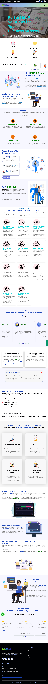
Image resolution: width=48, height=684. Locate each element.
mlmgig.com (24, 682)
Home (28, 650)
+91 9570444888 (16, 1)
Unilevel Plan (33, 87)
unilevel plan (9, 171)
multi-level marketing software (25, 428)
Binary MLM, (12, 361)
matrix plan (14, 165)
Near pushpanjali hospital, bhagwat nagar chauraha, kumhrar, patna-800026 (11, 667)
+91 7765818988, (8, 1)
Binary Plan (39, 86)
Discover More (6, 177)
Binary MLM (10, 654)
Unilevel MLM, (7, 363)
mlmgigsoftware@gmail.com (9, 675)
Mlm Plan (28, 655)
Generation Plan (5, 655)
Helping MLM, (13, 363)
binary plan (8, 157)
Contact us (21, 551)
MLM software (39, 78)
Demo (28, 653)
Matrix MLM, (19, 361)
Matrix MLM (15, 654)
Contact (28, 657)
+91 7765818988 (7, 671)
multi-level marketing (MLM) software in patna (23, 315)
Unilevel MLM (12, 655)
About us (28, 652)
